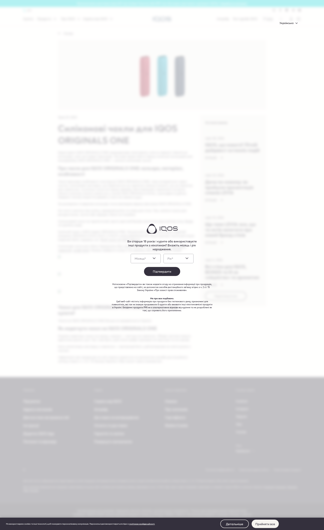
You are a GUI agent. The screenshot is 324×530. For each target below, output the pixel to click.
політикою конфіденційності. (142, 523)
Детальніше (234, 523)
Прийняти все (265, 523)
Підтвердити (162, 271)
